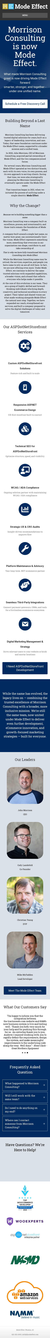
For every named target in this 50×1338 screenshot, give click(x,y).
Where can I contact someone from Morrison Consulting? (19, 1124)
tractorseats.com (17, 1021)
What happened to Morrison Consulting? (22, 1085)
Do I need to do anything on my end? (21, 1109)
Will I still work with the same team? (20, 1097)
